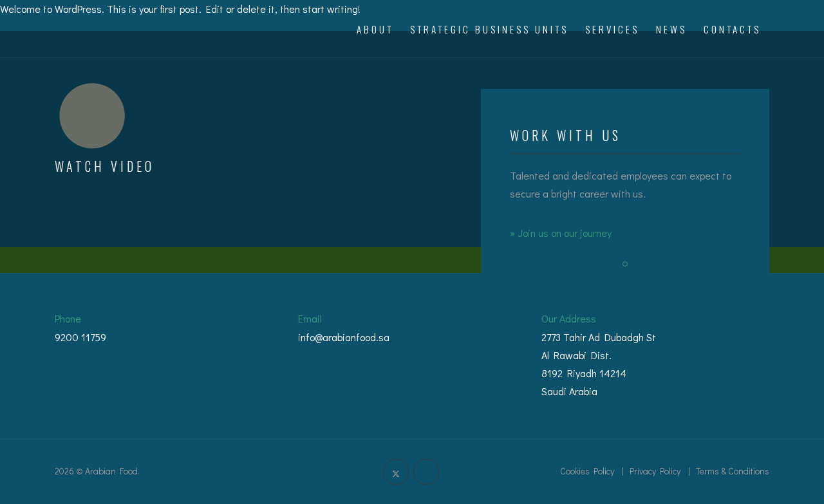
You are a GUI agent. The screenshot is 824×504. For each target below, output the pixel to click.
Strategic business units (489, 29)
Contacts (732, 29)
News (671, 29)
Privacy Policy (655, 471)
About (375, 29)
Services (612, 29)
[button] (625, 263)
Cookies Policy (587, 471)
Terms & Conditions (732, 471)
